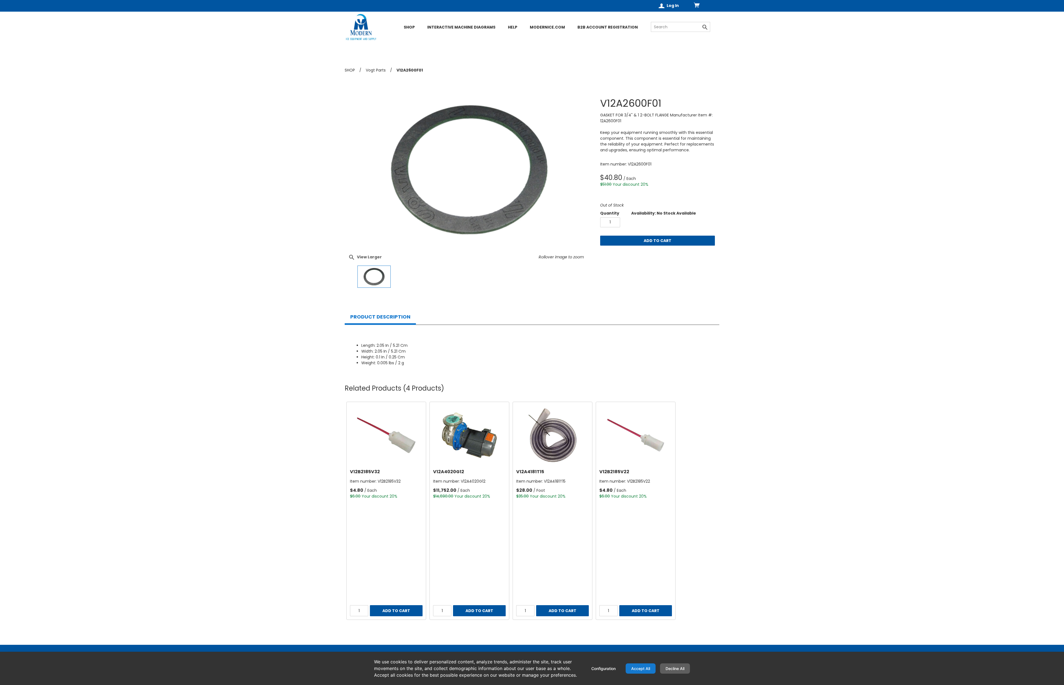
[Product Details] (381, 37)
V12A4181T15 (530, 471)
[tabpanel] (532, 348)
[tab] (380, 317)
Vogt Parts (376, 70)
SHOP (350, 70)
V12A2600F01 (410, 70)
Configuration (603, 668)
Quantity (609, 213)
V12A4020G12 (448, 471)
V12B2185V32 (365, 471)
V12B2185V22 (614, 471)
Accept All (640, 668)
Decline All (675, 668)
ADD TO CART (657, 240)
